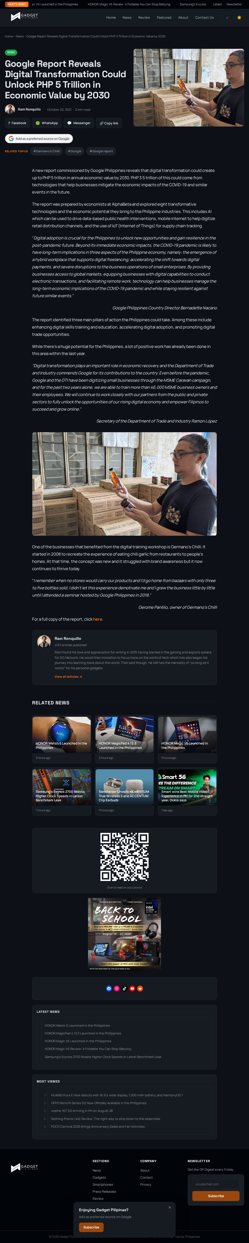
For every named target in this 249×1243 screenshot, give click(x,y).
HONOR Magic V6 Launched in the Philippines (78, 1041)
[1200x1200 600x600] (124, 970)
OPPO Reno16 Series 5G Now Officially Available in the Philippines (98, 1103)
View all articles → (68, 677)
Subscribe (91, 1227)
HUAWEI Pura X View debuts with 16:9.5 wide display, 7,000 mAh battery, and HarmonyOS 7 (117, 1095)
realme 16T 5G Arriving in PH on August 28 (82, 1110)
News (127, 17)
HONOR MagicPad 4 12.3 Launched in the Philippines (83, 1033)
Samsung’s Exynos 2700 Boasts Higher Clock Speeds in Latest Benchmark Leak (103, 1057)
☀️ (239, 18)
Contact (146, 1177)
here (97, 619)
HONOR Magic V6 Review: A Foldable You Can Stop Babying (108, 4)
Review (144, 17)
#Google (74, 151)
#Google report (101, 151)
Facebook (17, 123)
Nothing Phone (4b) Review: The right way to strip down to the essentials (105, 1118)
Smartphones (103, 1184)
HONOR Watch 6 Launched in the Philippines (77, 1025)
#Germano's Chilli (46, 151)
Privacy (145, 1184)
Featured (164, 17)
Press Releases (104, 1191)
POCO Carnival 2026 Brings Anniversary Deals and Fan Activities (98, 1126)
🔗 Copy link (109, 123)
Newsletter (234, 4)
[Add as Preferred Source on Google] (39, 138)
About (183, 17)
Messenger (78, 123)
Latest (217, 4)
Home (111, 17)
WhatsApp (47, 123)
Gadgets (99, 1177)
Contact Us (204, 17)
